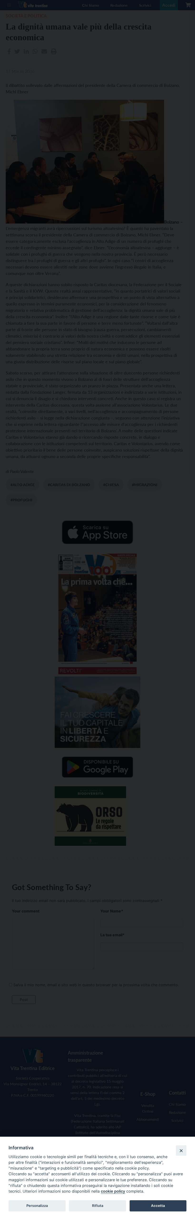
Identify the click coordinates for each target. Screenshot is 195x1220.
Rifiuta (97, 1206)
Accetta (158, 1206)
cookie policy (113, 1191)
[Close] (181, 1150)
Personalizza (37, 1206)
